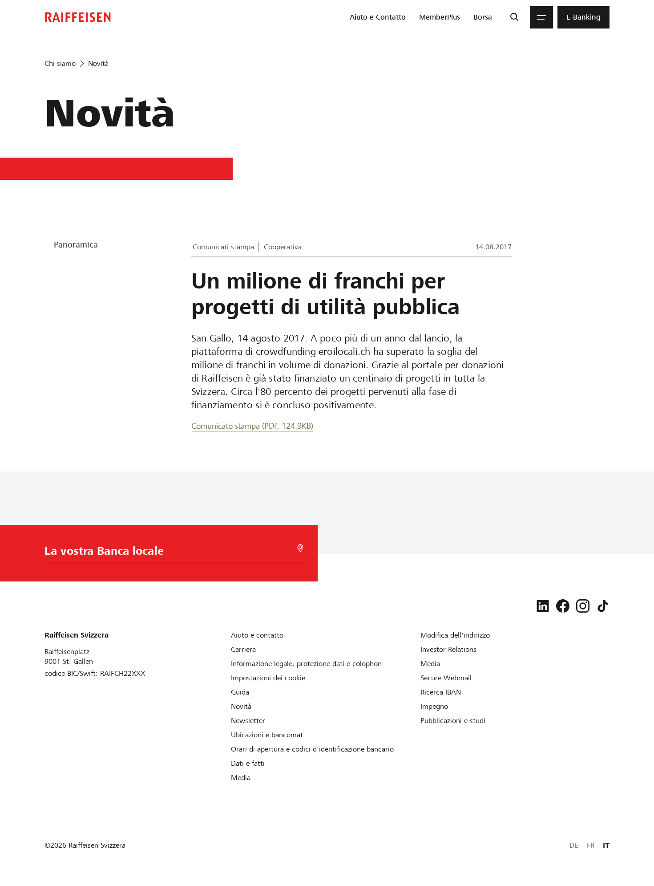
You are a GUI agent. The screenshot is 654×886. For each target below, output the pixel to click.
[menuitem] (377, 17)
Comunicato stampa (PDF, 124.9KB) (252, 426)
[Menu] (541, 17)
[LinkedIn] (542, 606)
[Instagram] (582, 606)
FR (590, 845)
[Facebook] (562, 606)
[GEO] (300, 548)
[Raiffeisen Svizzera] (78, 17)
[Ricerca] (514, 17)
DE (573, 845)
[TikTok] (603, 606)
